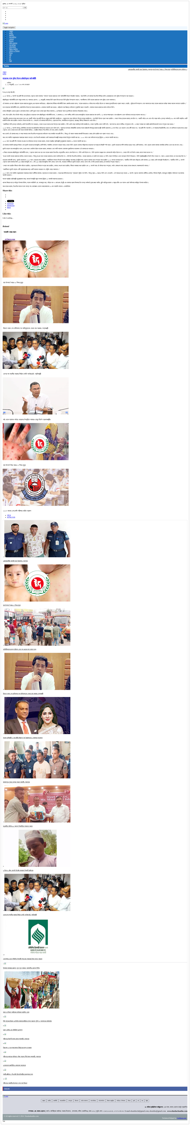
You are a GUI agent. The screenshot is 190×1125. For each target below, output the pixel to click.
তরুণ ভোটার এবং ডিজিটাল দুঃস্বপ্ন (12, 1030)
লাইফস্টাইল (12, 47)
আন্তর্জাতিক (12, 37)
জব (10, 59)
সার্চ (25, 7)
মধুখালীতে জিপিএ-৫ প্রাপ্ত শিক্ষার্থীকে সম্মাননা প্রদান (18, 826)
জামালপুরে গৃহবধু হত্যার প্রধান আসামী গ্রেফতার (16, 782)
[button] (36, 259)
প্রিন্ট (10, 61)
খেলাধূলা (11, 39)
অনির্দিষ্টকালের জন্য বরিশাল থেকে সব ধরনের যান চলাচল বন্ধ (166, 69)
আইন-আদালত (13, 43)
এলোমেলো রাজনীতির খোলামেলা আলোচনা (14, 1065)
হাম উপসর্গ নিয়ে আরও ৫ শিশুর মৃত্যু (14, 465)
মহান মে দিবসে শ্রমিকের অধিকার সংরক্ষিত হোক (16, 1012)
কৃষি (10, 55)
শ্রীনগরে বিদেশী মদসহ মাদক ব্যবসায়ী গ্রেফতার (16, 1039)
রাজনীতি (11, 35)
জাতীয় (11, 33)
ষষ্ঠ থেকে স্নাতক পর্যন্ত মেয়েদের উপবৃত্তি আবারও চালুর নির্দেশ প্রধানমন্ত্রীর (26, 419)
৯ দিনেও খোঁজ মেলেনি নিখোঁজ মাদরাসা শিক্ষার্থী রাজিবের (18, 870)
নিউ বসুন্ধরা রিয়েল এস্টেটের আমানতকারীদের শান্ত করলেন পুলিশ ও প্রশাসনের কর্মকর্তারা (27, 1021)
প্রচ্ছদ (11, 31)
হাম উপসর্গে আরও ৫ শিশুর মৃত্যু (140, 69)
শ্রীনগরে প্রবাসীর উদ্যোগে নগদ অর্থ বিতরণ (15, 1083)
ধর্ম (10, 57)
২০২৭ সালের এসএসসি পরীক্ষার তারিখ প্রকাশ (17, 511)
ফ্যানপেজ (7, 1089)
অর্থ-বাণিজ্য (12, 45)
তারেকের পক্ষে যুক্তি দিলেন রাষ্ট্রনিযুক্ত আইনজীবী (19, 78)
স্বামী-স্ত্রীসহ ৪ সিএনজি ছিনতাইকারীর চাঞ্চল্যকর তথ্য (18, 1074)
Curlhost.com (181, 1118)
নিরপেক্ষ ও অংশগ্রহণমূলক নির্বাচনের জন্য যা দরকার (17, 1048)
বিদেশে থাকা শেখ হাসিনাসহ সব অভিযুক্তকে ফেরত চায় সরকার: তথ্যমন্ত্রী (25, 328)
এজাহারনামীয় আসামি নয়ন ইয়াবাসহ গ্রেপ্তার (119, 69)
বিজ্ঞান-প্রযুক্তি (13, 49)
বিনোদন (11, 41)
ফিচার (10, 53)
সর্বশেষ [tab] (9, 515)
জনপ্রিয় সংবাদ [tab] (11, 517)
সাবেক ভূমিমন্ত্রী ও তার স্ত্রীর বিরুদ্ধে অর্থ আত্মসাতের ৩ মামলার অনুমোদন (23, 738)
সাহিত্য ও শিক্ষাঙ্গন (14, 51)
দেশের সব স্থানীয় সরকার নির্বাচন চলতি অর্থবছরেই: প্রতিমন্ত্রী (22, 374)
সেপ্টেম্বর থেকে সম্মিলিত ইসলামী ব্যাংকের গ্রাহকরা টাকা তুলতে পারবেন (22, 959)
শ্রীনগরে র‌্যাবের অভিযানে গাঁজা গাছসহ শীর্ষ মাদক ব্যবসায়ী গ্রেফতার (22, 1057)
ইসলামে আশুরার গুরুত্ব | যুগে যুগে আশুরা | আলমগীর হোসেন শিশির (21, 968)
